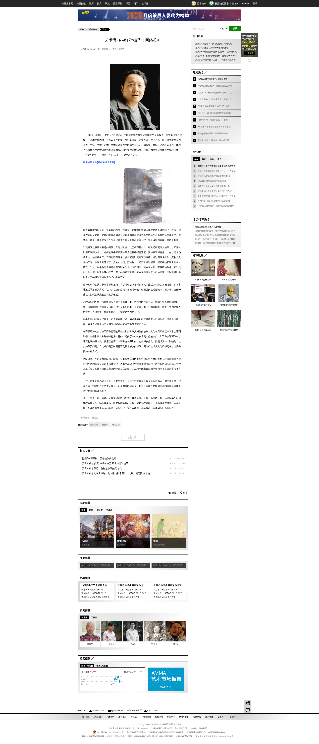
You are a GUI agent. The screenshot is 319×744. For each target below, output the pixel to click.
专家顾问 (221, 717)
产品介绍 (98, 717)
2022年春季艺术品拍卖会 (94, 585)
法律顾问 (234, 717)
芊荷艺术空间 (159, 545)
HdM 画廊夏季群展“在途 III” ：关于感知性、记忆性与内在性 (226, 52)
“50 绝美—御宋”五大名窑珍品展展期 (214, 201)
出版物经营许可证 (184, 736)
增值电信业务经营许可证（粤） (128, 728)
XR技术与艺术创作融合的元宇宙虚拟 (214, 126)
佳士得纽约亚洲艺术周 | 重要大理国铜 (214, 113)
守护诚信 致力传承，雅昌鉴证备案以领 (215, 86)
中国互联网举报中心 (217, 732)
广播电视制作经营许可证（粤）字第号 (169, 728)
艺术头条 (201, 3)
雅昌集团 (209, 717)
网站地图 (147, 717)
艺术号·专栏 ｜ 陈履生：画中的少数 (213, 140)
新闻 (136, 3)
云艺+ (235, 3)
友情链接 (197, 717)
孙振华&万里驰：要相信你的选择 (99, 458)
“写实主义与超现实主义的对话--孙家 (214, 106)
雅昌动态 (122, 717)
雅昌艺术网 (67, 3)
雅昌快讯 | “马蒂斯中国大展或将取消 (214, 176)
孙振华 (105, 425)
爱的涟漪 (122, 541)
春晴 (155, 541)
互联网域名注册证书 (196, 732)
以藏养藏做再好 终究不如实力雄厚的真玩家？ (215, 231)
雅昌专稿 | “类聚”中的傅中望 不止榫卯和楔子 (105, 463)
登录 (255, 3)
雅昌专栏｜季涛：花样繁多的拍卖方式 (102, 468)
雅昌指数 (81, 3)
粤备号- (136, 732)
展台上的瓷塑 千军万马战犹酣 (208, 227)
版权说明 (159, 717)
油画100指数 (102, 666)
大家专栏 (94, 425)
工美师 (109, 510)
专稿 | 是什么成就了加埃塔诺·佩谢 (213, 133)
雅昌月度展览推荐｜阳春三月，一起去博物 (217, 171)
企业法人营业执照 (199, 728)
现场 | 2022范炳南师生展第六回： (213, 181)
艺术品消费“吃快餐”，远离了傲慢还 (214, 79)
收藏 (174, 493)
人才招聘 (110, 717)
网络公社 (116, 425)
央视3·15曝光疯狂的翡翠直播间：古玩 (215, 92)
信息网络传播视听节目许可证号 (166, 732)
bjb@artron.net (117, 710)
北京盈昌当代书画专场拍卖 (167, 585)
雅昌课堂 (117, 3)
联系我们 (135, 717)
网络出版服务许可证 (150, 736)
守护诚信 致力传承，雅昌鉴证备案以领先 (216, 206)
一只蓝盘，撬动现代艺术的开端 (214, 48)
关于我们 (86, 717)
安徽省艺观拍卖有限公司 (92, 589)
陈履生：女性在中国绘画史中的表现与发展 (217, 166)
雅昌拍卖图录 (222, 3)
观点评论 (93, 29)
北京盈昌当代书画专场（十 (131, 585)
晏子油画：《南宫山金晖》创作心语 (216, 44)
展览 (107, 3)
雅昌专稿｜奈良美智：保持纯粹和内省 (215, 191)
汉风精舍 (121, 545)
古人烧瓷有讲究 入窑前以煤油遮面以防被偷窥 (215, 235)
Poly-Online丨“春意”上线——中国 (213, 120)
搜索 (235, 28)
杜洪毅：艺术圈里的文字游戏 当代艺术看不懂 (215, 243)
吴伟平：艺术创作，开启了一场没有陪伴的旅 (215, 239)
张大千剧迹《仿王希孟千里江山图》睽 (215, 99)
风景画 (84, 541)
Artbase (245, 3)
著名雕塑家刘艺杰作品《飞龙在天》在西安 (217, 196)
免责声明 (171, 717)
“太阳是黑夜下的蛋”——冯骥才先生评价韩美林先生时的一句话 (228, 60)
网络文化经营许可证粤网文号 (103, 736)
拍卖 (99, 3)
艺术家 (145, 3)
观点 (197, 60)
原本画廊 (85, 545)
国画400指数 (87, 666)
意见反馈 (247, 709)
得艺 (128, 3)
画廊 (91, 3)
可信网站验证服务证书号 (214, 736)
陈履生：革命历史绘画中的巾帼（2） (214, 186)
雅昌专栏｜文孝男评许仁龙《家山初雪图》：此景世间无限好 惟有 (116, 473)
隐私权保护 (184, 717)
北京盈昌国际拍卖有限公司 (129, 589)
